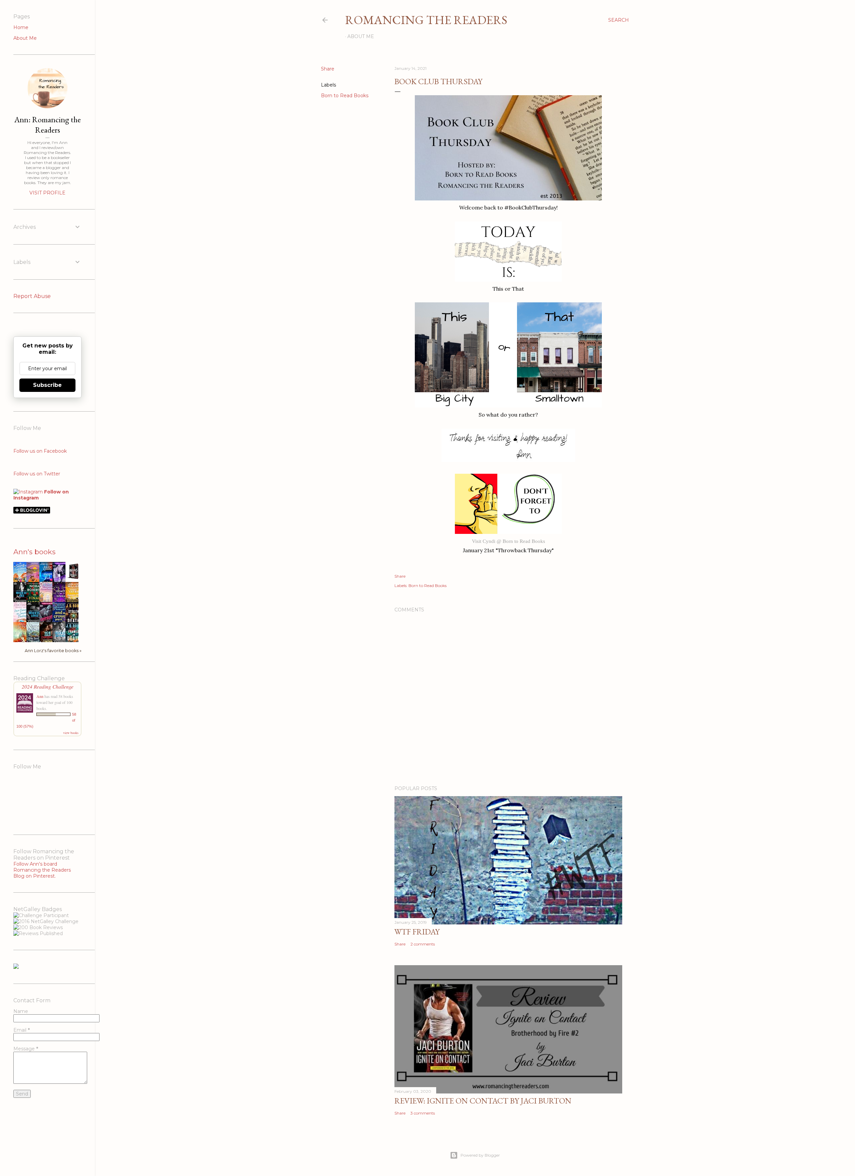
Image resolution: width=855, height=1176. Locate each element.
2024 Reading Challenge (47, 686)
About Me (360, 36)
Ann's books (34, 552)
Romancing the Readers (426, 20)
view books (70, 732)
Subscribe (47, 385)
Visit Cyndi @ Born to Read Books (508, 541)
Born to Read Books (344, 96)
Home (20, 27)
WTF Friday (417, 931)
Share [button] (327, 69)
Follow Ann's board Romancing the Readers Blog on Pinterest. (42, 870)
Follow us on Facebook (40, 451)
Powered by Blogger (480, 1155)
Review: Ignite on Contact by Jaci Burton (482, 1100)
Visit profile (47, 193)
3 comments (422, 1113)
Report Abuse (32, 296)
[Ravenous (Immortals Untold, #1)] (73, 579)
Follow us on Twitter (36, 474)
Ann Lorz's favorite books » (53, 650)
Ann (39, 696)
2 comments (422, 943)
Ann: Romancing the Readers (47, 124)
